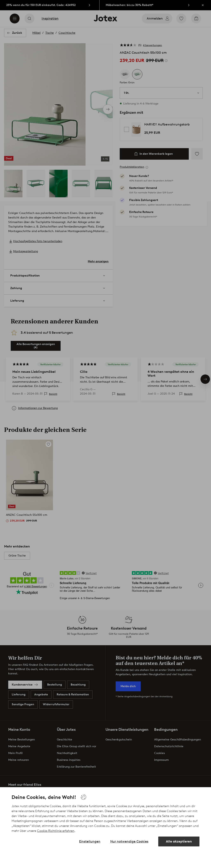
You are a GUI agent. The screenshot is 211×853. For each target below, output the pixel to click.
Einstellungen (89, 841)
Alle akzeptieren (179, 841)
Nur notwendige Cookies (129, 841)
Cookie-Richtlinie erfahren (55, 831)
